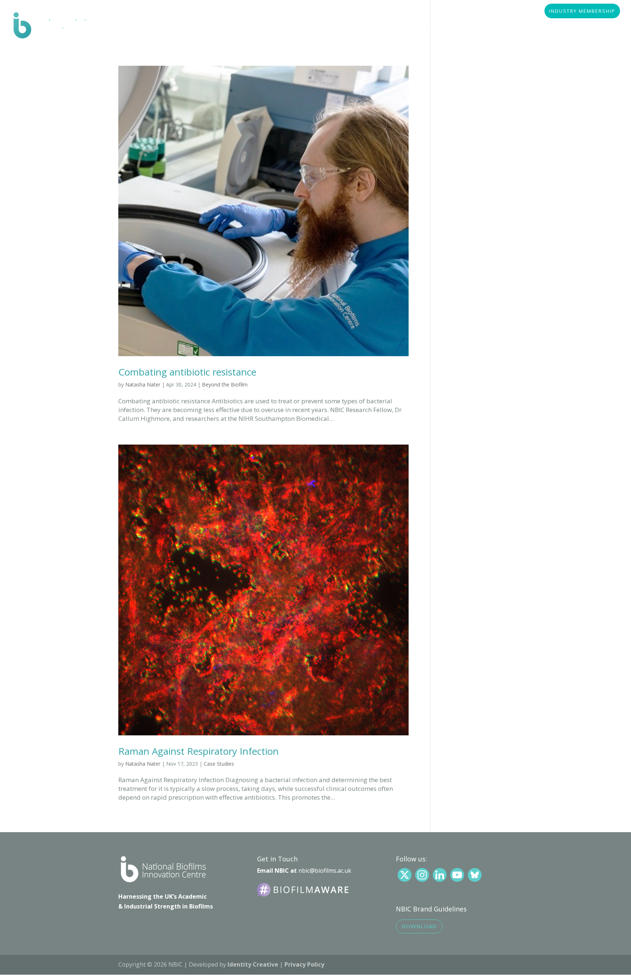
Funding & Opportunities (434, 27)
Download (419, 926)
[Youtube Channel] (457, 875)
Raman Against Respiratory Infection (198, 751)
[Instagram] (422, 875)
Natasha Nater (142, 384)
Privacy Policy (304, 964)
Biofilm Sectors (271, 27)
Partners (323, 27)
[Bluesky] (475, 875)
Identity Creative (252, 964)
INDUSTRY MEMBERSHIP (582, 11)
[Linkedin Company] (440, 875)
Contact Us (589, 27)
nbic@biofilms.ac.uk (324, 871)
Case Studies (219, 763)
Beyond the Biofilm (225, 384)
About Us (219, 27)
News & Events (505, 27)
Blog (549, 27)
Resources (367, 27)
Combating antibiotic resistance (187, 371)
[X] (405, 875)
